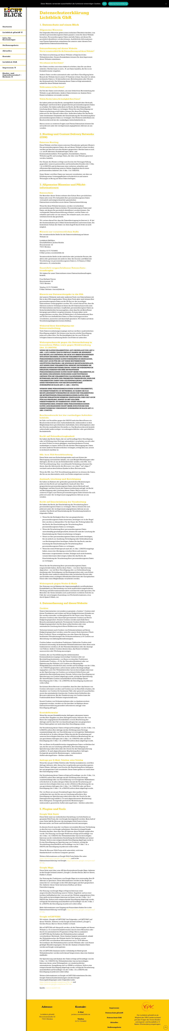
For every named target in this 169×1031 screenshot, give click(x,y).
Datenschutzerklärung (118, 4)
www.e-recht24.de (53, 988)
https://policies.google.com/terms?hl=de (55, 984)
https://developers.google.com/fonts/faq (55, 858)
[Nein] (166, 3)
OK (104, 4)
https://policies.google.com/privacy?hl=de (56, 982)
